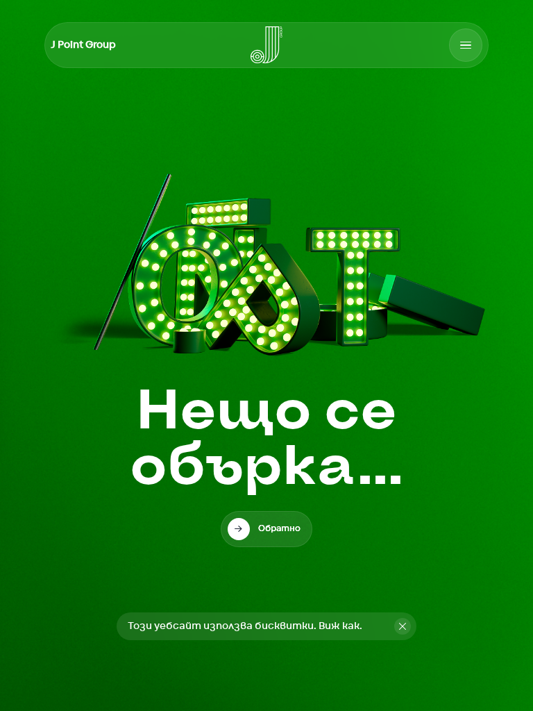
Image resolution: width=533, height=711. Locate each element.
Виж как (339, 626)
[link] (266, 529)
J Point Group (83, 45)
